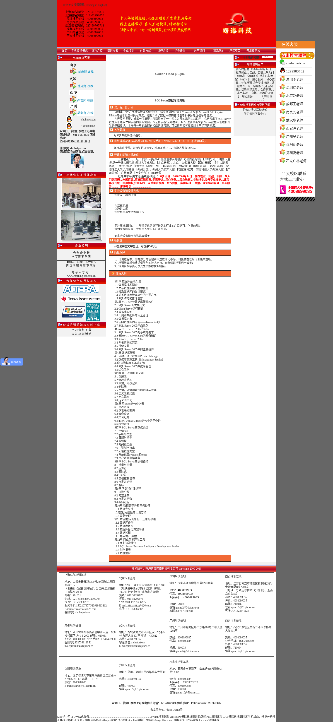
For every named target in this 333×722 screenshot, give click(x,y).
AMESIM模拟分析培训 (184, 716)
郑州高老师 (294, 153)
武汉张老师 (294, 120)
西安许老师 (294, 128)
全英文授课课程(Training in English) (86, 5)
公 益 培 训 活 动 (81, 334)
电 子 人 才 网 (80, 272)
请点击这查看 (150, 592)
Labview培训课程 (209, 720)
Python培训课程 (160, 716)
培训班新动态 (251, 57)
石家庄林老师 (296, 161)
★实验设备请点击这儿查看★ (132, 236)
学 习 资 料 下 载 (81, 330)
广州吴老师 (294, 136)
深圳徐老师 (294, 87)
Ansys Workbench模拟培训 (169, 720)
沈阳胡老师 (294, 145)
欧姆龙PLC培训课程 (210, 716)
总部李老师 (294, 79)
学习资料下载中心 (255, 114)
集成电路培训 (68, 720)
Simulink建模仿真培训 (141, 720)
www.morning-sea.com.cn (81, 275)
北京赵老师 (294, 96)
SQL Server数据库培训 (168, 100)
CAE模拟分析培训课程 (236, 716)
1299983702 (295, 71)
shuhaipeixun (295, 63)
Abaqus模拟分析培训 (114, 720)
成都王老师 (294, 104)
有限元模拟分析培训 (89, 720)
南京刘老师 (294, 112)
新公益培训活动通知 (255, 109)
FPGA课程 (192, 720)
